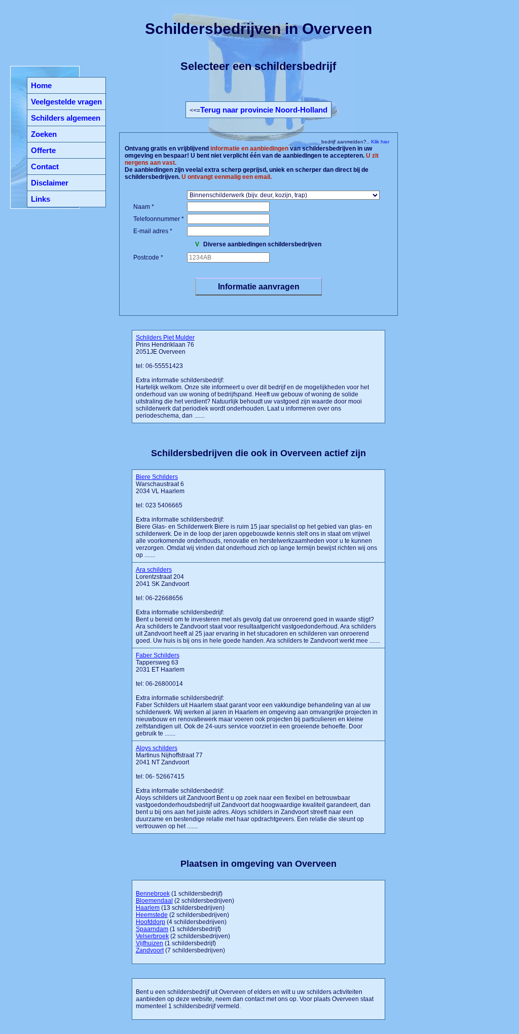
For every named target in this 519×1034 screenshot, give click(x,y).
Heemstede (152, 914)
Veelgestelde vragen (66, 101)
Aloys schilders (156, 748)
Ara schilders (154, 569)
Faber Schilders (157, 655)
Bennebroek (153, 893)
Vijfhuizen (149, 943)
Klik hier (379, 141)
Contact (45, 166)
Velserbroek (152, 936)
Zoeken (44, 134)
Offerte (43, 150)
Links (40, 199)
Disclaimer (49, 182)
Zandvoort (150, 950)
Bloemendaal (154, 900)
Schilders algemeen (65, 118)
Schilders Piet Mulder (165, 337)
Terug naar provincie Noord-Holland (263, 109)
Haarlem (148, 907)
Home (41, 85)
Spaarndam (152, 929)
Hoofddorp (150, 922)
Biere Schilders (157, 477)
